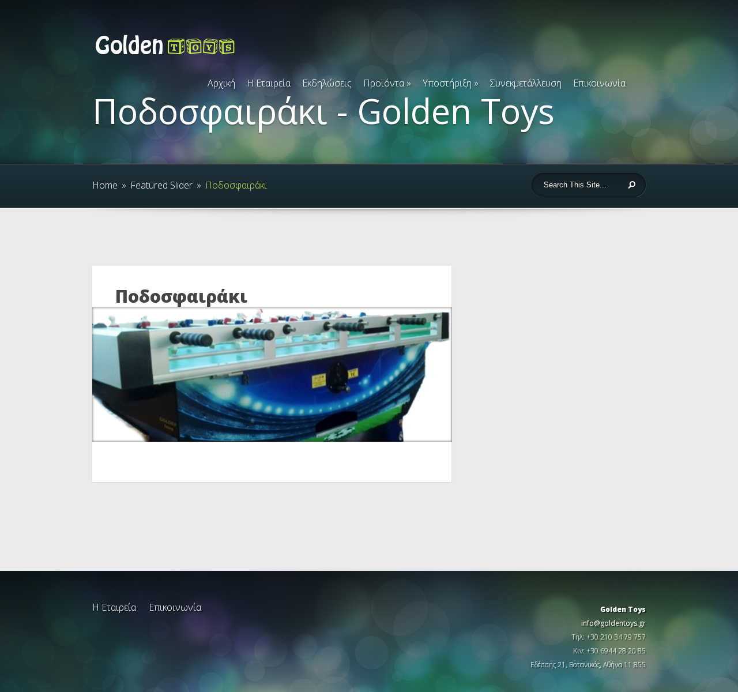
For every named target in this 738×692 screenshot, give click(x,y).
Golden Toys (623, 609)
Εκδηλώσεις (327, 83)
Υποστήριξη (451, 83)
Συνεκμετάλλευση (526, 83)
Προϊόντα (387, 83)
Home (105, 185)
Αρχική (221, 83)
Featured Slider (161, 185)
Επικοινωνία (599, 83)
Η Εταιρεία (269, 83)
